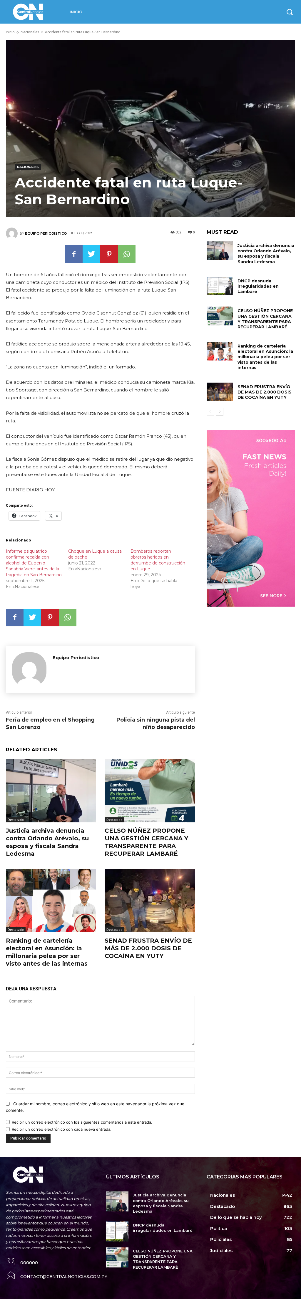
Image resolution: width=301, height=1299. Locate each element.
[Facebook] (74, 254)
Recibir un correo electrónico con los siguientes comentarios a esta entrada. (82, 1122)
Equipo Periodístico (46, 233)
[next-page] (219, 412)
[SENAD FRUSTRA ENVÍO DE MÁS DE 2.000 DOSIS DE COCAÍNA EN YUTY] (150, 900)
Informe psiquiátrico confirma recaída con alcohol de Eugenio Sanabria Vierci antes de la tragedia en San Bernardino (34, 563)
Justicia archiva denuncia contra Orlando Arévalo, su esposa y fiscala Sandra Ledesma (266, 253)
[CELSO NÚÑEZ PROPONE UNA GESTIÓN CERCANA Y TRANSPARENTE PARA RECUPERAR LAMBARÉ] (150, 790)
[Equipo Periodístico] (12, 233)
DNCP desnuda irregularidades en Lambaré (258, 286)
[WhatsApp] (127, 254)
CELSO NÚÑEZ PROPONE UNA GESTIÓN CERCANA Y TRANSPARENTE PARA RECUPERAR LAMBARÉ (265, 319)
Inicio (10, 31)
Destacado (16, 820)
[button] (289, 11)
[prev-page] (210, 412)
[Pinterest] (109, 254)
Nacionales (30, 31)
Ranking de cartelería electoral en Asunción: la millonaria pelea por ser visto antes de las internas (265, 356)
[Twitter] (91, 254)
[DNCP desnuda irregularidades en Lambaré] (220, 286)
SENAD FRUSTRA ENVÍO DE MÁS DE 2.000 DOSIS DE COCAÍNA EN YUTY (148, 948)
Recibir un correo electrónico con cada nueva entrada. (61, 1129)
